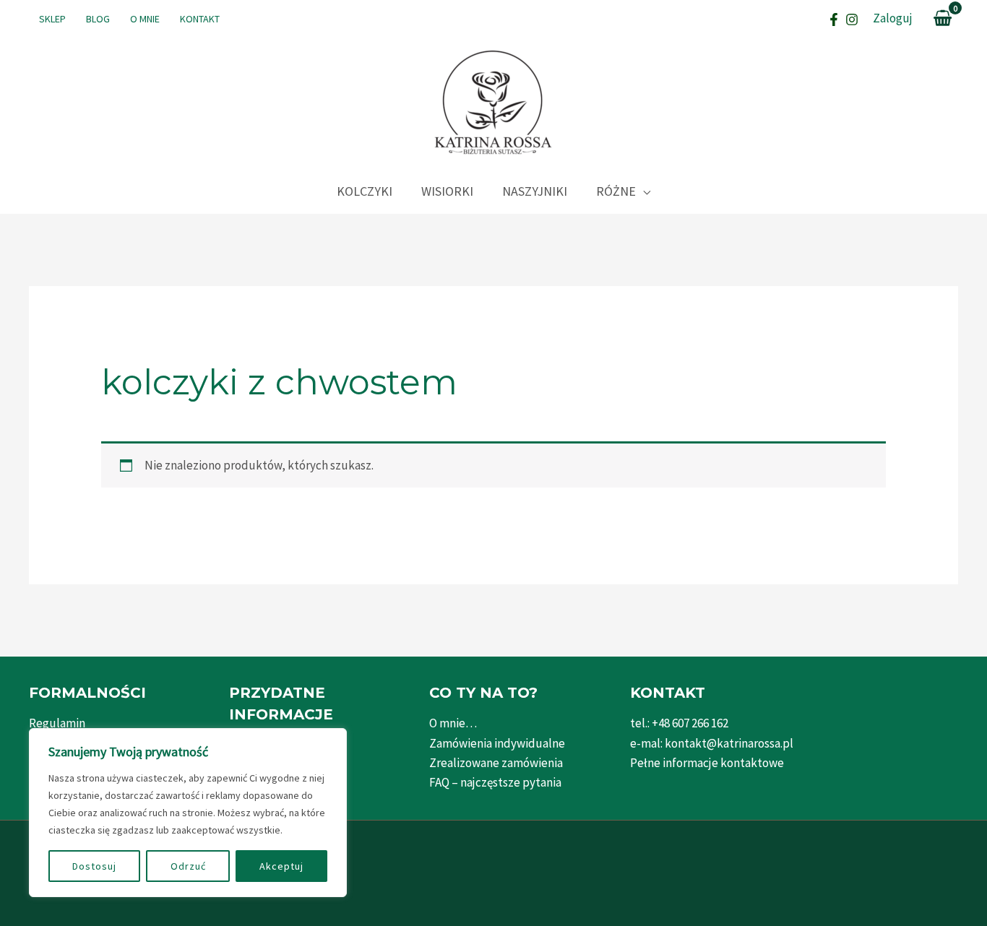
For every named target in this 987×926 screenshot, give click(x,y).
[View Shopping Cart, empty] (942, 19)
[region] (188, 812)
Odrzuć (188, 866)
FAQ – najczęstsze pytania (495, 782)
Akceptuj (281, 866)
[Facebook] (833, 19)
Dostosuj (94, 866)
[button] (643, 191)
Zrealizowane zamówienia (496, 763)
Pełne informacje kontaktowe (707, 763)
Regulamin (57, 723)
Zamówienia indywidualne (497, 743)
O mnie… (453, 723)
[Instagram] (851, 19)
